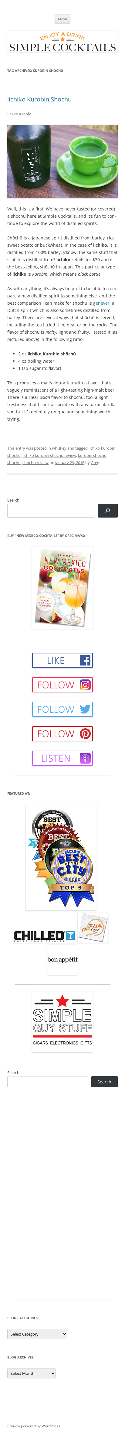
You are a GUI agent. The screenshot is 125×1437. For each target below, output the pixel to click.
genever (101, 303)
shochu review (35, 462)
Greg (95, 462)
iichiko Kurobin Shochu (39, 99)
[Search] (108, 511)
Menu (62, 19)
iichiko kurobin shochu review (49, 455)
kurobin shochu (92, 455)
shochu (14, 462)
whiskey (59, 448)
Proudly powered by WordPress (33, 1426)
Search (13, 500)
